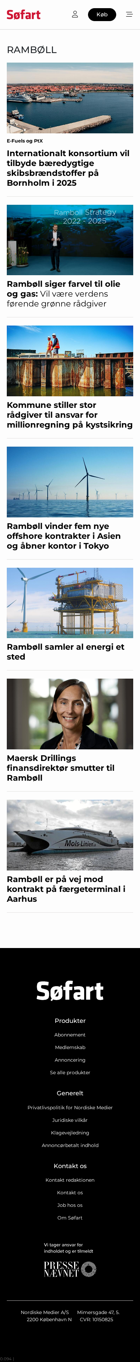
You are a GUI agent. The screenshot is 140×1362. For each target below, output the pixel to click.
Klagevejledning (70, 1133)
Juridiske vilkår (70, 1120)
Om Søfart (70, 1218)
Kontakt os (70, 1193)
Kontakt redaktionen (70, 1180)
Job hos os (70, 1205)
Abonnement (70, 1035)
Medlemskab (70, 1047)
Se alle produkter (70, 1072)
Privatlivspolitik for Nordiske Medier (70, 1107)
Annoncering (70, 1060)
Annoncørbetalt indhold (70, 1145)
